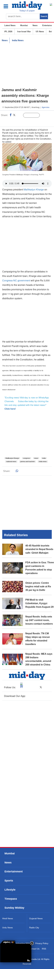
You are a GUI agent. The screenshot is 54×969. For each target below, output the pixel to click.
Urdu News (7, 927)
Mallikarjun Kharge (34, 189)
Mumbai (24, 25)
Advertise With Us (24, 943)
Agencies (45, 107)
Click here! (10, 408)
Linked (19, 115)
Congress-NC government (16, 280)
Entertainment (13, 871)
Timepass (10, 898)
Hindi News (7, 918)
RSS (44, 949)
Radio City (34, 927)
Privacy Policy (41, 943)
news (36, 458)
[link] (7, 942)
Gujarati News (36, 918)
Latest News (9, 25)
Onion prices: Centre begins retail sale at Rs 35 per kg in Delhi (38, 586)
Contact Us (34, 949)
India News (18, 40)
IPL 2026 (8, 31)
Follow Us (33, 115)
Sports (8, 880)
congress (26, 458)
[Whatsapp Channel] (23, 121)
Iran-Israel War (24, 31)
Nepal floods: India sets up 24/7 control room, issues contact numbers (39, 620)
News (35, 25)
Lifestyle (9, 889)
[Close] (32, 943)
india (44, 458)
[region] (27, 65)
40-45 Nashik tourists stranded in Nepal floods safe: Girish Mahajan (39, 549)
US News (40, 31)
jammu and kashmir (27, 461)
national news (11, 461)
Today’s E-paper (27, 10)
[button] (8, 6)
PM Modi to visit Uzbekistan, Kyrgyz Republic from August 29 (39, 603)
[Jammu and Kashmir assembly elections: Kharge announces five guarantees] (15, 953)
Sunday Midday (14, 907)
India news (43, 461)
